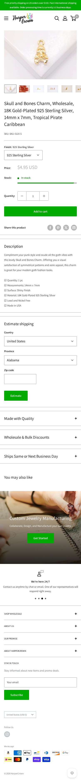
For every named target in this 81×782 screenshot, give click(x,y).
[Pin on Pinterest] (58, 228)
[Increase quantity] (44, 196)
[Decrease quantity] (22, 196)
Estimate (15, 396)
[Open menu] (6, 18)
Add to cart (40, 211)
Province (9, 351)
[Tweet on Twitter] (66, 228)
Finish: (19, 147)
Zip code (9, 370)
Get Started (40, 538)
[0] (73, 18)
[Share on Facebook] (50, 228)
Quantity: (9, 196)
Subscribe (16, 695)
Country (8, 332)
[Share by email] (74, 228)
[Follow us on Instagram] (7, 734)
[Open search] (57, 18)
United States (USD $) (16, 714)
